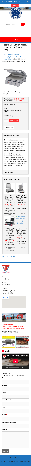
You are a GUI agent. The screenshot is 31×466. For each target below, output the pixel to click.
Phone (4, 415)
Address (4, 385)
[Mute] (24, 368)
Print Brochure (9, 127)
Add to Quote (14, 120)
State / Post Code (7, 400)
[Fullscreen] (27, 368)
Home (4, 55)
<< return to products (9, 256)
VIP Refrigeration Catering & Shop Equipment (15, 32)
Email (4, 407)
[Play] (4, 368)
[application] (15, 361)
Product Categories (14, 55)
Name (4, 378)
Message (5, 429)
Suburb (4, 392)
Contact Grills (6, 59)
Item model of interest (9, 422)
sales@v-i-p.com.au (8, 279)
